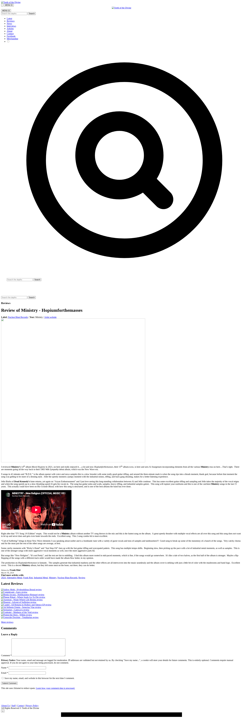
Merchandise (12, 38)
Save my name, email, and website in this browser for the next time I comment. (39, 678)
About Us (5, 705)
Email (4, 673)
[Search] (2, 5)
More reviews (7, 622)
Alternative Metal (14, 577)
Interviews (11, 26)
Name (4, 667)
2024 (3, 577)
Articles (10, 28)
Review (81, 577)
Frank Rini (28, 577)
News (9, 23)
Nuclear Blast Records (18, 317)
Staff (13, 705)
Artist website (50, 317)
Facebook (11, 36)
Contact (10, 33)
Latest (9, 18)
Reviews (10, 21)
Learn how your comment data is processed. (55, 688)
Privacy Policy (32, 705)
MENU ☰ (9, 5)
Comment (6, 655)
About (9, 31)
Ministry (52, 577)
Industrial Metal (41, 577)
